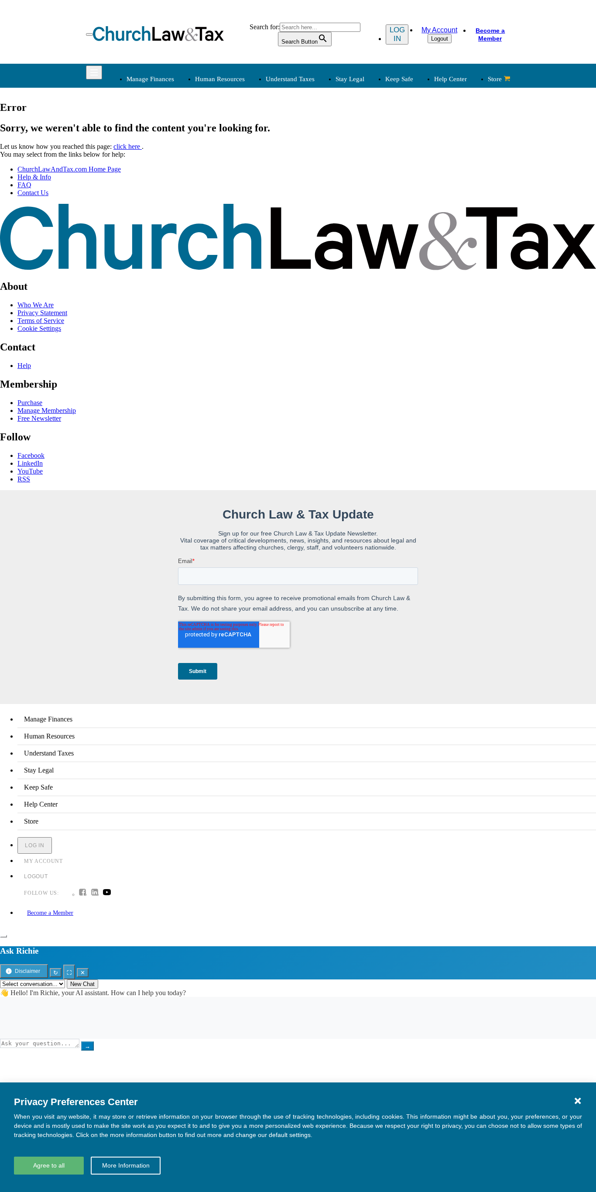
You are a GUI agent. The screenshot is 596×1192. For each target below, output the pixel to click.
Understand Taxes (290, 79)
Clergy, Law (412, 163)
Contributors (322, 302)
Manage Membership (46, 410)
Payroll (225, 153)
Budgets (136, 132)
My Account (439, 30)
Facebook (31, 455)
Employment (232, 142)
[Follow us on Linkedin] (95, 893)
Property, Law (415, 205)
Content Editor (325, 260)
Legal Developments (423, 184)
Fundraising (141, 163)
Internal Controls (148, 174)
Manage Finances (150, 79)
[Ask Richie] (3, 936)
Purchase (29, 402)
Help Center (450, 79)
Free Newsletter (39, 418)
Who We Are (310, 225)
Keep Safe (399, 79)
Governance (412, 174)
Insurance (138, 271)
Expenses (318, 153)
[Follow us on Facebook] (82, 893)
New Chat (82, 984)
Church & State (416, 153)
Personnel (228, 163)
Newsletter (230, 239)
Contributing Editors (333, 291)
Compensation (235, 132)
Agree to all (49, 1165)
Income (315, 163)
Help (24, 365)
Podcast (225, 250)
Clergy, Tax (321, 132)
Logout (439, 38)
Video (223, 281)
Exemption (320, 142)
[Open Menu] (89, 34)
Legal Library (414, 195)
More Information (126, 1165)
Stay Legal (350, 79)
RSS (23, 479)
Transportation (145, 281)
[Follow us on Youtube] (107, 893)
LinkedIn (30, 463)
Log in (397, 34)
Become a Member (490, 34)
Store (495, 79)
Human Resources (220, 79)
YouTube (30, 471)
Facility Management (154, 260)
